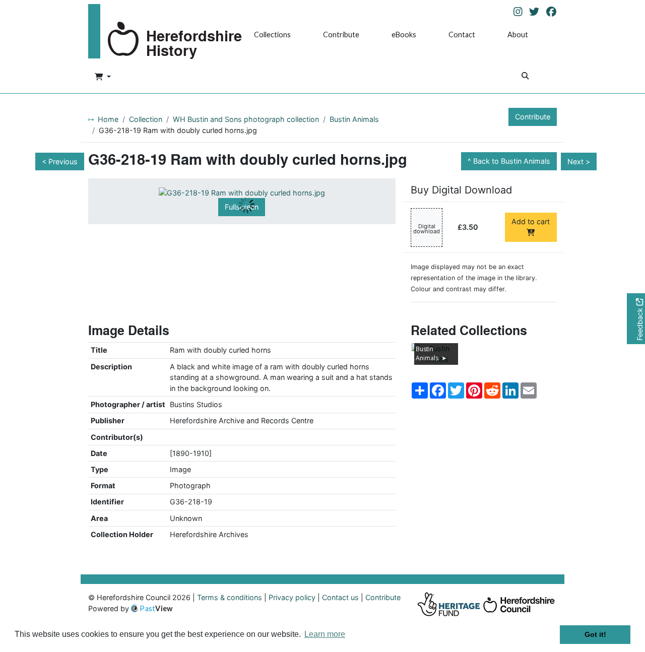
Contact (461, 34)
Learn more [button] (324, 634)
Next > (578, 161)
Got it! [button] (595, 634)
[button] (102, 77)
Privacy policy (292, 597)
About (517, 34)
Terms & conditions (229, 597)
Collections (272, 34)
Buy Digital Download (461, 190)
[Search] (525, 77)
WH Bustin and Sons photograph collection (246, 119)
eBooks (404, 34)
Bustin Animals (354, 119)
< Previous (60, 161)
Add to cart (530, 221)
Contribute (341, 34)
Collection (145, 119)
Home (108, 119)
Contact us (340, 597)
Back (511, 161)
